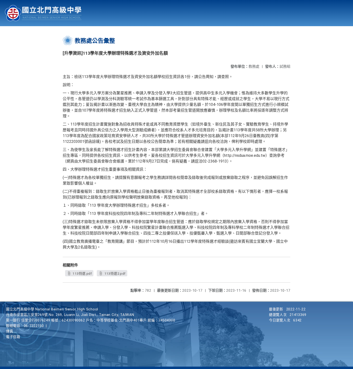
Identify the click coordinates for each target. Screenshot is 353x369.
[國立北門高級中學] (43, 13)
